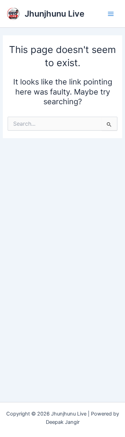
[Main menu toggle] (110, 14)
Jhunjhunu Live (54, 14)
